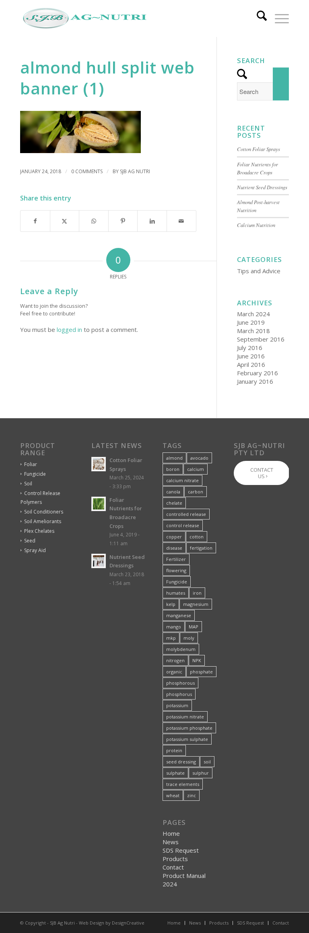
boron (172, 469)
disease (174, 548)
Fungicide (35, 474)
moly (188, 638)
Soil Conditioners (43, 511)
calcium (195, 469)
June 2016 (251, 356)
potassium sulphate (187, 739)
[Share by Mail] (181, 221)
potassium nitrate (185, 717)
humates (175, 593)
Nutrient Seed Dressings (262, 187)
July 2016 (249, 348)
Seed (29, 540)
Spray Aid (35, 550)
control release (182, 525)
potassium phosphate (189, 728)
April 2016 (251, 364)
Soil (28, 483)
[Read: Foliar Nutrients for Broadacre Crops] (98, 504)
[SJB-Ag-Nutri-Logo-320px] (84, 18)
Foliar (30, 464)
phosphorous (180, 683)
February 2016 (257, 373)
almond (174, 458)
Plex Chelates (39, 531)
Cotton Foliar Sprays (258, 148)
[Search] (258, 18)
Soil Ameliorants (42, 521)
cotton (197, 537)
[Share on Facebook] (35, 221)
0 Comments (87, 171)
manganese (178, 615)
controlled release (186, 514)
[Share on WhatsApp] (93, 221)
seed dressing (181, 762)
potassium (177, 705)
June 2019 (251, 322)
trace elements (182, 784)
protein (174, 750)
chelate (174, 503)
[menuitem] (258, 18)
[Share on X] (64, 221)
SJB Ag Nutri (135, 171)
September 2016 (260, 339)
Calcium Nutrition (256, 224)
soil (207, 762)
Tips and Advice (258, 271)
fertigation (201, 548)
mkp (171, 638)
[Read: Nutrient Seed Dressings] (98, 561)
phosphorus (179, 694)
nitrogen (175, 660)
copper (174, 537)
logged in (69, 329)
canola (173, 492)
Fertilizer (176, 559)
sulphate (175, 773)
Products (175, 859)
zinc (191, 795)
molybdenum (181, 649)
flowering (176, 570)
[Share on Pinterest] (123, 221)
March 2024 (253, 314)
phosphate (201, 672)
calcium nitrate (182, 480)
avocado (199, 458)
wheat (172, 795)
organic (174, 672)
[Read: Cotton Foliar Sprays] (98, 464)
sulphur (200, 773)
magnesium (195, 604)
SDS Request (181, 850)
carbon (195, 492)
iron (197, 593)
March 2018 (253, 331)
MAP (193, 627)
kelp (170, 604)
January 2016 (255, 381)
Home (171, 833)
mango (173, 627)
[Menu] (278, 18)
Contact (173, 867)
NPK (196, 660)
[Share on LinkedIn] (152, 221)
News (171, 842)
